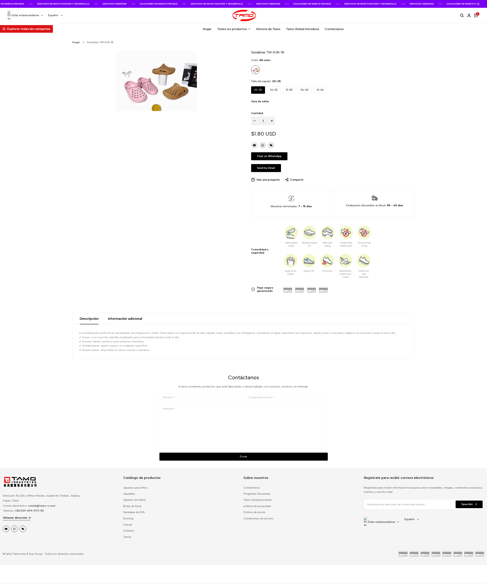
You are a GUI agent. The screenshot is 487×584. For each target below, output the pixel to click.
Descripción (89, 319)
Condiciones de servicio (259, 518)
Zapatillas (129, 493)
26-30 (274, 89)
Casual (127, 524)
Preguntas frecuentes (257, 493)
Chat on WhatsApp (269, 156)
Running (128, 518)
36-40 (305, 89)
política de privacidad (257, 506)
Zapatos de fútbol (134, 499)
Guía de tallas (260, 101)
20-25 (258, 89)
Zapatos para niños (135, 487)
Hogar (76, 42)
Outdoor (128, 530)
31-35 (289, 89)
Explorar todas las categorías (28, 29)
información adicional (125, 319)
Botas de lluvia (132, 506)
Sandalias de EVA (134, 512)
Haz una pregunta (268, 179)
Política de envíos (255, 512)
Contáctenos (252, 487)
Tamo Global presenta (257, 499)
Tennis (127, 537)
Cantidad (257, 113)
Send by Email (266, 168)
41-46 (320, 89)
